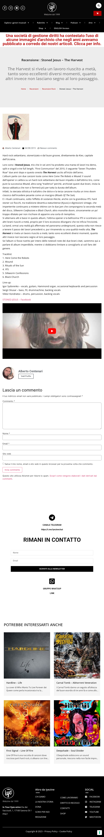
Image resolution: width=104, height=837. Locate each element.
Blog (58, 22)
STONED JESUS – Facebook (17, 299)
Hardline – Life (14, 682)
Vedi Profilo (26, 376)
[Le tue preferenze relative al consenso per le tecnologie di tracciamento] (99, 832)
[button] (98, 5)
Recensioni (34, 89)
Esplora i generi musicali (15, 22)
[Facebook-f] (5, 8)
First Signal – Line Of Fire (19, 750)
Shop (41, 28)
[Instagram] (10, 8)
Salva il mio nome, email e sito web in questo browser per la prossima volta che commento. (49, 464)
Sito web (7, 454)
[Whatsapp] (23, 8)
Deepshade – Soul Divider (70, 750)
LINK (52, 593)
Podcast (74, 22)
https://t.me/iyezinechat (52, 529)
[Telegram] (16, 8)
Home (23, 89)
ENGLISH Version (61, 28)
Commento (9, 401)
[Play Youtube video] (52, 331)
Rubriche (41, 22)
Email (6, 444)
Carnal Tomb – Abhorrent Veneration (76, 682)
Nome (6, 433)
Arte (91, 22)
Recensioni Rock (49, 89)
